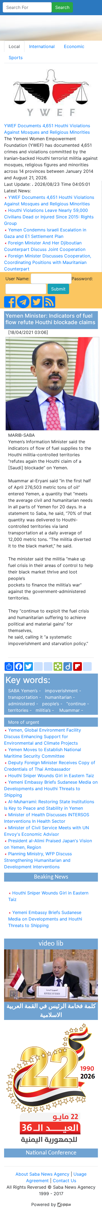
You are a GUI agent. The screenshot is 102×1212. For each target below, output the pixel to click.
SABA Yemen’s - (23, 690)
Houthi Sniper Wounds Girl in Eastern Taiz (50, 775)
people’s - (51, 703)
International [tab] (42, 46)
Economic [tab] (74, 46)
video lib (51, 944)
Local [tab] (14, 46)
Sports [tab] (16, 57)
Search (62, 7)
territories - (19, 710)
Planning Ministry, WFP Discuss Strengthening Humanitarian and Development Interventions (38, 860)
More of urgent (22, 722)
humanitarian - (58, 697)
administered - (22, 703)
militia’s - (44, 710)
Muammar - (69, 710)
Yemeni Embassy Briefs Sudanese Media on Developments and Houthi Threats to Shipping (51, 788)
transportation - (23, 697)
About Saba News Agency (43, 1174)
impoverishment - (61, 690)
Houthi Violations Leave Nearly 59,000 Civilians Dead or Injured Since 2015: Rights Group (49, 217)
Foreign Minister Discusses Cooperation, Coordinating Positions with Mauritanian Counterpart (47, 262)
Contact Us (64, 1180)
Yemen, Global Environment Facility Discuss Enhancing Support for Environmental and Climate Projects (42, 736)
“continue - (76, 703)
